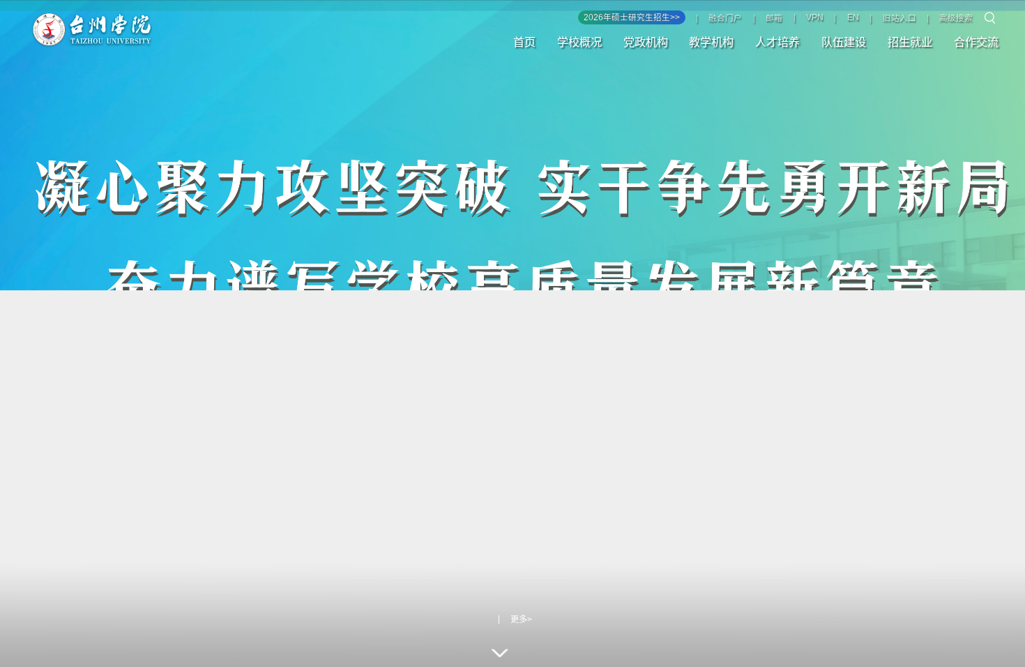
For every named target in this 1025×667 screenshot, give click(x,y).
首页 (524, 42)
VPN (814, 17)
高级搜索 (956, 18)
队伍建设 (843, 42)
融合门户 (725, 18)
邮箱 (774, 18)
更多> (521, 619)
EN (853, 17)
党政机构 (645, 42)
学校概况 (579, 42)
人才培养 (777, 42)
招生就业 (910, 42)
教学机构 (711, 42)
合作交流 (976, 42)
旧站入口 (899, 18)
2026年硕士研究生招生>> (632, 17)
